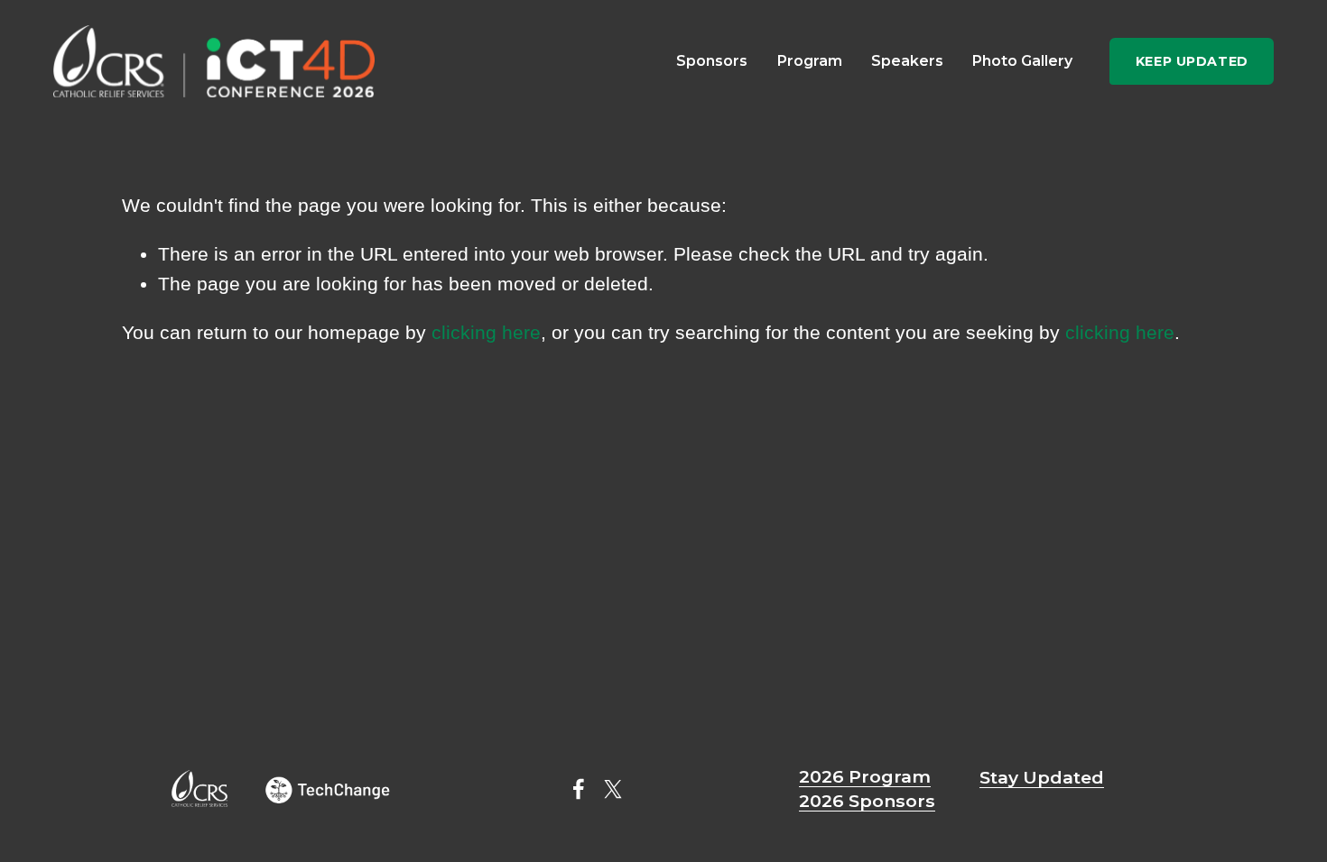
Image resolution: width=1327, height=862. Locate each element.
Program (809, 60)
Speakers (907, 60)
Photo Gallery (1022, 60)
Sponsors (711, 60)
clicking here (486, 332)
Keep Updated (1192, 61)
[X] (613, 789)
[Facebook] (578, 789)
